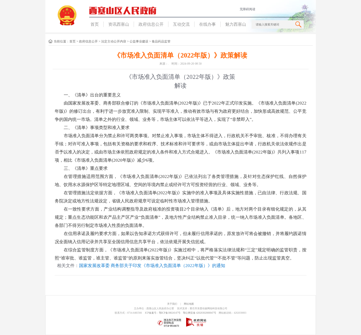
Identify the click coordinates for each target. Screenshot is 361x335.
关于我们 (172, 303)
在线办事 (207, 24)
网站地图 (189, 303)
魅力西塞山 (235, 24)
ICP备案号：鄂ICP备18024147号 (162, 312)
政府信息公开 (151, 24)
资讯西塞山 (118, 24)
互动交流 (181, 24)
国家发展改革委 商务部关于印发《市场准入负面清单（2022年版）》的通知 (152, 265)
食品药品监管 (161, 41)
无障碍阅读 (247, 9)
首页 (94, 24)
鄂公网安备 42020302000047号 (199, 312)
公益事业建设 (139, 41)
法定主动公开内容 (113, 41)
